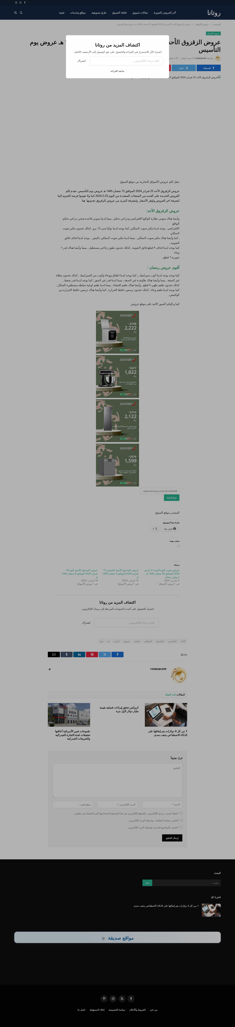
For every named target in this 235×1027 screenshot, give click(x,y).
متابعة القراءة (117, 71)
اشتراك (81, 61)
